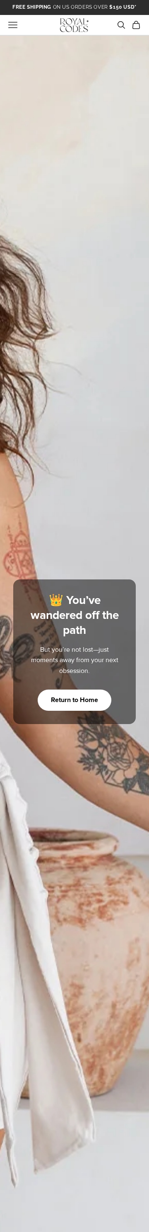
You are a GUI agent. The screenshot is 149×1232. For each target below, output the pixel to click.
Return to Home (74, 700)
